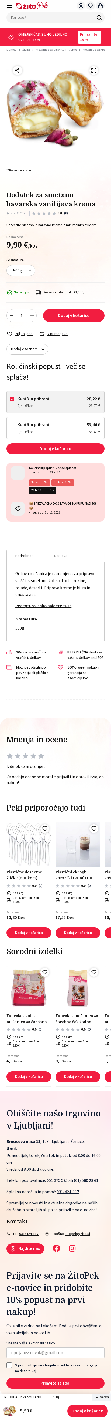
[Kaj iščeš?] (99, 17)
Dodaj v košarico (87, 1411)
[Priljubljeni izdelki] (90, 5)
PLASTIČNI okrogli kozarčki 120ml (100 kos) (75, 875)
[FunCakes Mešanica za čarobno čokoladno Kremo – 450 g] (78, 988)
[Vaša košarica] (100, 5)
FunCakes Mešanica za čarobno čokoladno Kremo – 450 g (77, 1019)
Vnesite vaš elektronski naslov (30, 1343)
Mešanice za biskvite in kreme (56, 50)
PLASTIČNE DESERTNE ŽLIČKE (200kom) (24, 875)
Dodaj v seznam (24, 349)
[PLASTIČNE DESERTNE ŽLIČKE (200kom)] (28, 844)
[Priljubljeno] (44, 828)
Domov (11, 50)
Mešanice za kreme (96, 50)
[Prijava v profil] (81, 5)
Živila (26, 50)
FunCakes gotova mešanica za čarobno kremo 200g (26, 1019)
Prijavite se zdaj (55, 1383)
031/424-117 (68, 1192)
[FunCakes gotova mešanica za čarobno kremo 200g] (28, 988)
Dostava (60, 556)
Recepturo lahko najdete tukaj (44, 606)
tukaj (32, 1370)
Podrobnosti (25, 556)
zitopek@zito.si (77, 1234)
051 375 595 (57, 1180)
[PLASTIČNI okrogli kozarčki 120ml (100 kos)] (78, 844)
